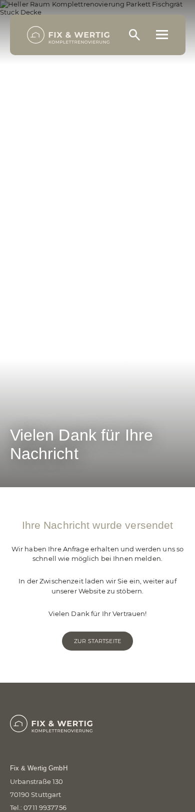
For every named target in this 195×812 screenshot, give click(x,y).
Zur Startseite (97, 641)
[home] (68, 35)
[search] (134, 34)
